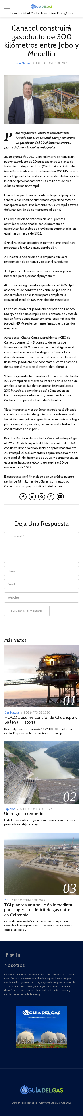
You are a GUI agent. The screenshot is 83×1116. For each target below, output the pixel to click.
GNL (7, 900)
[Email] (60, 496)
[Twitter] (12, 954)
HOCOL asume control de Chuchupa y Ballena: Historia (41, 720)
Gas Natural (23, 63)
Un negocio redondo (24, 813)
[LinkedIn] (18, 954)
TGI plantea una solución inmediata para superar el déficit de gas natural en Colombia (39, 909)
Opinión (10, 809)
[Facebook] (6, 954)
